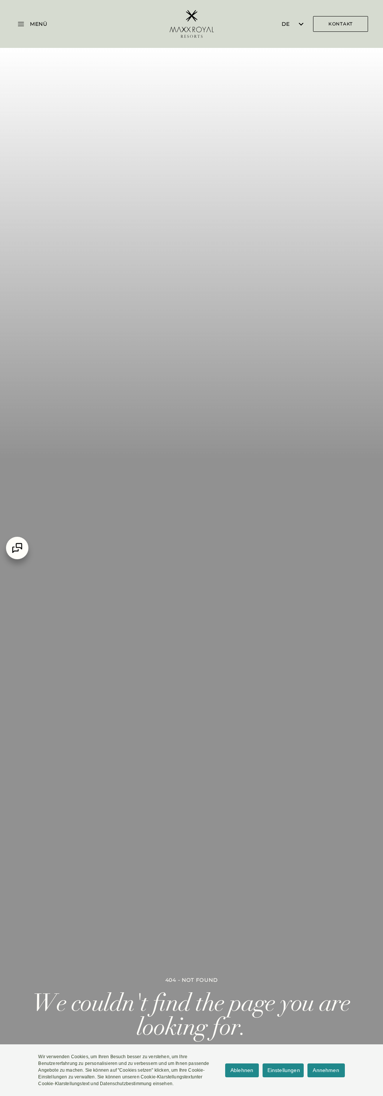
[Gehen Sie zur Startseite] (191, 24)
